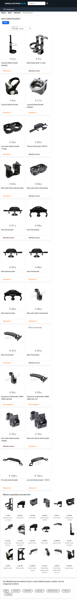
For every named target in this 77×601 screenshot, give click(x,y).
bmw (6, 591)
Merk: (5, 22)
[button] (9, 9)
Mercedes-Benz (53, 591)
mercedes (39, 591)
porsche (66, 591)
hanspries (27, 591)
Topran (8, 594)
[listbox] (21, 28)
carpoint (16, 591)
